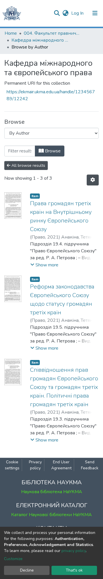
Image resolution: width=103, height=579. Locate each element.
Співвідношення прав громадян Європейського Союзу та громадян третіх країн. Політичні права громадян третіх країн (64, 387)
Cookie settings (12, 465)
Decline (27, 570)
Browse (52, 151)
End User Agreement (61, 465)
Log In (78, 13)
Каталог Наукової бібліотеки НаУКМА (51, 515)
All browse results (27, 165)
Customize (13, 558)
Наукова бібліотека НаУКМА (51, 492)
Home (11, 33)
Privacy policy (35, 465)
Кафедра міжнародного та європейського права (40, 40)
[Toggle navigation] (95, 13)
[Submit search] (57, 13)
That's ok (74, 570)
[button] (65, 13)
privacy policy (74, 550)
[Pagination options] (93, 180)
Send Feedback (89, 465)
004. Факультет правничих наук (52, 33)
